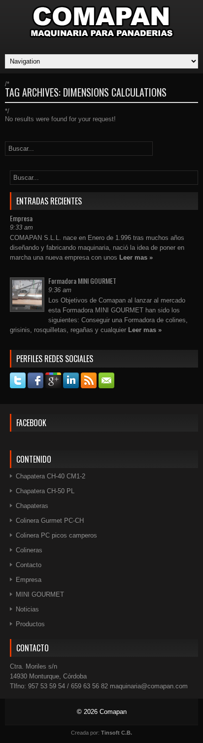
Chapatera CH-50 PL (45, 491)
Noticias (27, 609)
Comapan (113, 711)
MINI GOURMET (40, 594)
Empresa (21, 218)
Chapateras (32, 505)
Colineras (29, 550)
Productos (30, 624)
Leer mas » (136, 257)
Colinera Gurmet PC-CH (50, 520)
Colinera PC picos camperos (56, 535)
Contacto (28, 565)
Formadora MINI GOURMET (82, 280)
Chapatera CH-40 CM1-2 (50, 476)
